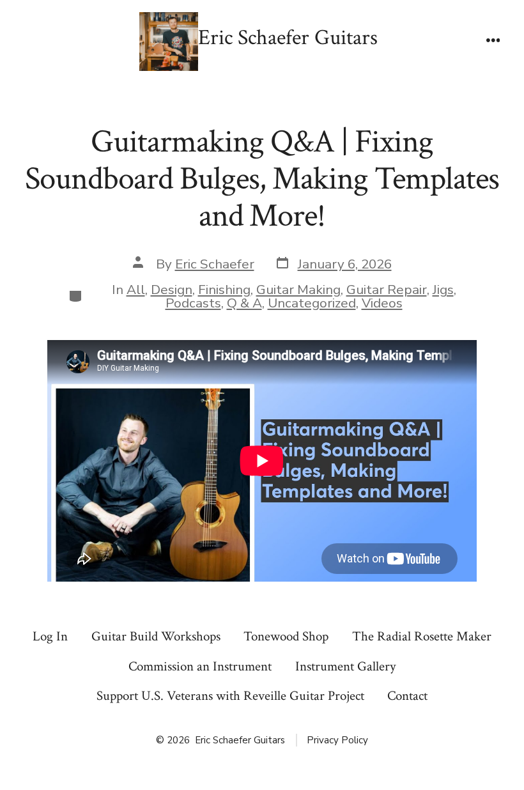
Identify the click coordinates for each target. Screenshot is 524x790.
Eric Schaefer (214, 264)
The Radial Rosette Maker (421, 636)
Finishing (224, 289)
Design (171, 289)
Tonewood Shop (285, 636)
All (136, 289)
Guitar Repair (386, 289)
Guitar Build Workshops (155, 636)
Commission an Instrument (200, 666)
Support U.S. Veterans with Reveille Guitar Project (230, 695)
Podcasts (193, 303)
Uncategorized (312, 303)
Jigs (443, 289)
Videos (382, 303)
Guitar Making (298, 289)
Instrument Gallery (345, 666)
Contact (407, 695)
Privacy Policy (337, 740)
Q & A (244, 303)
